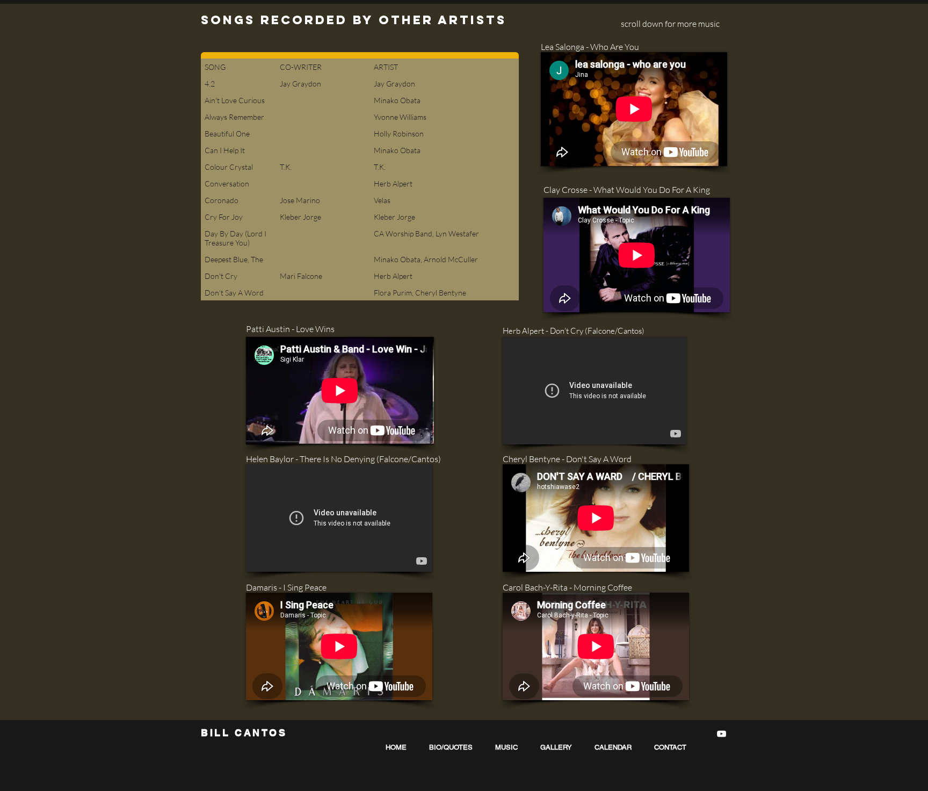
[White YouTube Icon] (721, 733)
